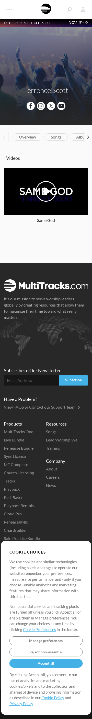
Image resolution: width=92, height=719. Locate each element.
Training (53, 448)
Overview (27, 136)
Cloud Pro (13, 513)
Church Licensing (19, 472)
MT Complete (16, 464)
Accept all (46, 663)
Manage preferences (46, 640)
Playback (12, 489)
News (51, 485)
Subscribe (73, 380)
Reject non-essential (46, 652)
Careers (53, 477)
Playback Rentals (19, 505)
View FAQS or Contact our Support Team (40, 407)
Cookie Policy (52, 697)
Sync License (15, 456)
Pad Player (13, 497)
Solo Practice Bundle (22, 538)
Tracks (9, 480)
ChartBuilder (15, 530)
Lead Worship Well (62, 439)
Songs (56, 136)
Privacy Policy (21, 703)
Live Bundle (14, 439)
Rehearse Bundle (18, 448)
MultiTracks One (18, 431)
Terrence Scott (46, 90)
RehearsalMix (16, 521)
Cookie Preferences (39, 629)
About (51, 468)
